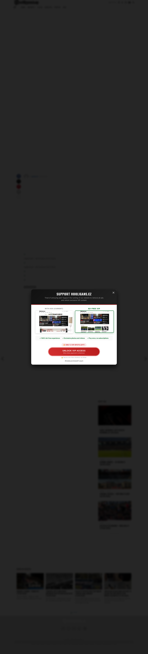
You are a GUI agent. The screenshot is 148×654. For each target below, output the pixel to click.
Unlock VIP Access (74, 352)
